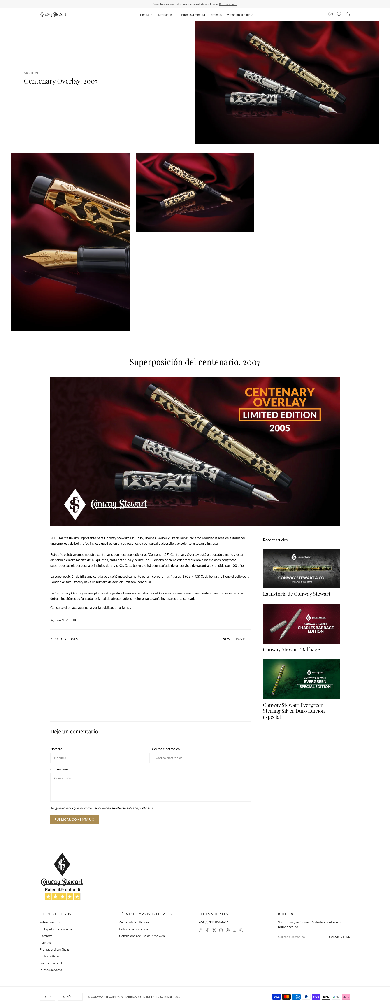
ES (45, 996)
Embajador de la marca (56, 929)
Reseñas (216, 14)
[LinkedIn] (241, 931)
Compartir (66, 619)
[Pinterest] (228, 931)
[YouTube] (234, 931)
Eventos (45, 942)
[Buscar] (339, 15)
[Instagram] (201, 931)
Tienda (144, 14)
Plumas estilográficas (54, 949)
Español (68, 996)
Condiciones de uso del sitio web (142, 936)
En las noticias (50, 956)
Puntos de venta (51, 970)
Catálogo (46, 936)
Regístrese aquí (228, 4)
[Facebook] (207, 931)
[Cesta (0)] (347, 15)
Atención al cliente (240, 14)
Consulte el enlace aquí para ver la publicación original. (90, 607)
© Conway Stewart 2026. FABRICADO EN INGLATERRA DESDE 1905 (134, 996)
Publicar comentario (75, 819)
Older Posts (66, 639)
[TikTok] (221, 931)
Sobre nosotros (50, 922)
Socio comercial (51, 963)
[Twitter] (214, 931)
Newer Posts (234, 639)
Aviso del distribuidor (134, 922)
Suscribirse (339, 936)
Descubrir (165, 14)
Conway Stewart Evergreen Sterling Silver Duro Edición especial (294, 710)
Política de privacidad (134, 929)
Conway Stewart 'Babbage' (292, 649)
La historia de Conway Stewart (296, 593)
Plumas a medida (193, 14)
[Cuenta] (330, 15)
